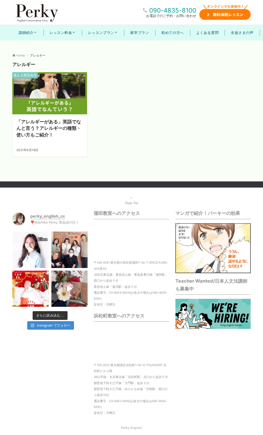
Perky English (131, 428)
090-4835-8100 (172, 10)
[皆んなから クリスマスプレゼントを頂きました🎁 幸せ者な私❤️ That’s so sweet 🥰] (69, 289)
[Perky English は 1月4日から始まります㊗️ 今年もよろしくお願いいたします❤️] (30, 289)
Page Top (131, 203)
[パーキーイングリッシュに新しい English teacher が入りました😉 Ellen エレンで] (30, 250)
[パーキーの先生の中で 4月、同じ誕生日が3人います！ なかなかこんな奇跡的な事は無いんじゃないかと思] (69, 250)
